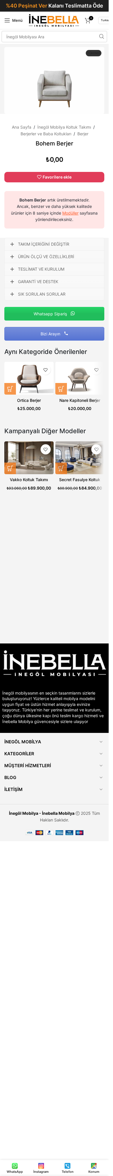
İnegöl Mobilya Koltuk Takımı (64, 127)
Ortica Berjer (29, 400)
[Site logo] (53, 19)
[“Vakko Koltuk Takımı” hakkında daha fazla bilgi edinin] (10, 468)
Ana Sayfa (21, 127)
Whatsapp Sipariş (51, 313)
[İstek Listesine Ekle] (46, 370)
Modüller (70, 213)
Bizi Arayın (51, 333)
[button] (10, 389)
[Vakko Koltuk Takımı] (29, 457)
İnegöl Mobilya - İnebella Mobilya (41, 813)
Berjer (82, 133)
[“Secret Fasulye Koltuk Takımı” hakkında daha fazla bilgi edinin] (61, 468)
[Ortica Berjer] (29, 378)
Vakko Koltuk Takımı (29, 479)
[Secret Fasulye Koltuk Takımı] (80, 457)
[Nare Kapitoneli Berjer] (80, 378)
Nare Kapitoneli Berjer (79, 400)
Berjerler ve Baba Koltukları (46, 133)
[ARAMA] (101, 36)
